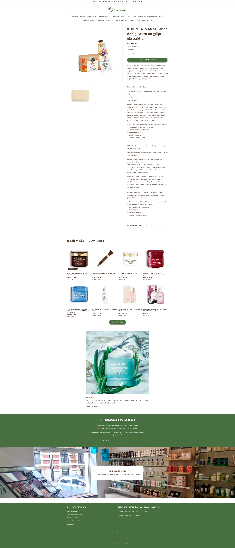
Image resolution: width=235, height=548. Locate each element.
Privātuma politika (73, 518)
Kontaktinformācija (73, 521)
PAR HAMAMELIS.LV (74, 511)
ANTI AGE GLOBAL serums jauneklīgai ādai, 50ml (104, 310)
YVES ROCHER (141, 511)
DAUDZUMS (130, 49)
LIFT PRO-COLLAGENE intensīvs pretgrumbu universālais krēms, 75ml (154, 274)
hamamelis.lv (114, 543)
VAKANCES (70, 524)
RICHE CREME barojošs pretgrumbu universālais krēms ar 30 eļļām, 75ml (77, 274)
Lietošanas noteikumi (74, 514)
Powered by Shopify (123, 543)
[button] (69, 9)
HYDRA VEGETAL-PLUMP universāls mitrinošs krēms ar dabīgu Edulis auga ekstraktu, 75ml (78, 310)
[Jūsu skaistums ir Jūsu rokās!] (132, 440)
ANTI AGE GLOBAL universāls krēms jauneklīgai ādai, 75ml (128, 274)
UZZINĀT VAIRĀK (92, 407)
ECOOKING (136, 515)
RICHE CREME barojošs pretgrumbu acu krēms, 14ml (103, 274)
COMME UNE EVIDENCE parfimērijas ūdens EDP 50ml (130, 310)
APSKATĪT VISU (117, 322)
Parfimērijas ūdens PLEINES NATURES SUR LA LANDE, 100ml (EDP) (155, 310)
